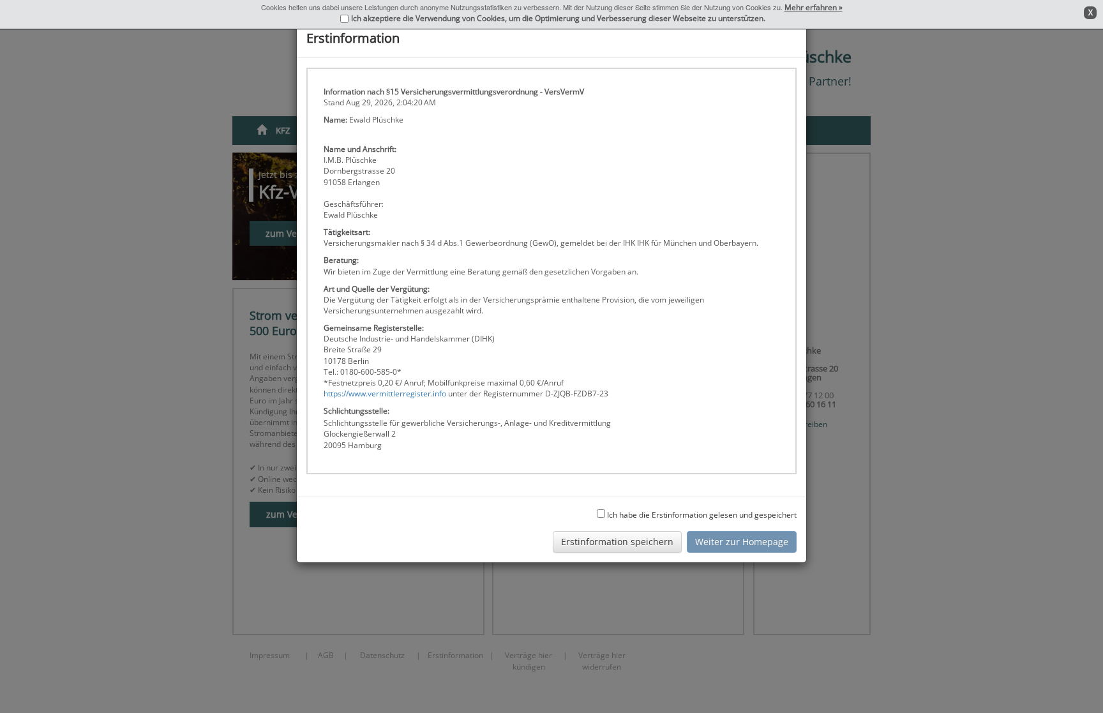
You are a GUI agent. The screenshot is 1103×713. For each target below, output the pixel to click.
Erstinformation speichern (617, 542)
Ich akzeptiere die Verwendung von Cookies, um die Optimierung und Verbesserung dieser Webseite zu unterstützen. (558, 18)
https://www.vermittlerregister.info (385, 393)
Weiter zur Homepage (741, 542)
